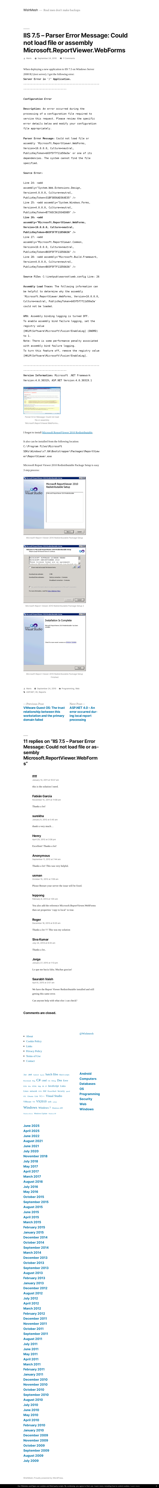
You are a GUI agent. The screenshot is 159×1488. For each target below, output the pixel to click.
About (29, 1036)
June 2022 (31, 1136)
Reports (42, 692)
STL (24, 1096)
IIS (36, 692)
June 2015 (31, 1212)
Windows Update (40, 1113)
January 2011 (33, 1374)
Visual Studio (54, 1096)
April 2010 (31, 1420)
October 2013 (33, 1263)
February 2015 (34, 1227)
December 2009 (35, 1435)
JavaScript (53, 1086)
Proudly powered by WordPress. (48, 1478)
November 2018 (35, 1156)
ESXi (25, 1086)
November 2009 (35, 1440)
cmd (44, 1080)
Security (61, 1091)
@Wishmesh (87, 1033)
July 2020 (31, 1151)
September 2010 (36, 1395)
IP (46, 1086)
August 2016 (33, 1181)
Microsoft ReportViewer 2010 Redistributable (67, 432)
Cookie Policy (34, 1041)
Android (36, 1075)
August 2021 (33, 1141)
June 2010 (31, 1410)
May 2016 (30, 1192)
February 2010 (34, 1425)
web (49, 1101)
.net (30, 1074)
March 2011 (32, 1364)
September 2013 (36, 1268)
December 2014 (35, 1237)
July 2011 (30, 1344)
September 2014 (36, 1247)
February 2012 (34, 1313)
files (29, 1086)
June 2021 (31, 1146)
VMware (27, 1101)
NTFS (40, 1091)
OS (82, 1089)
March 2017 (32, 1176)
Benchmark (27, 1081)
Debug (53, 1081)
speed (68, 1091)
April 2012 (31, 1303)
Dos (59, 1080)
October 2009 (34, 1445)
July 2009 (31, 1461)
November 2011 (35, 1324)
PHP (44, 1091)
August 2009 (33, 1455)
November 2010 (35, 1384)
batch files (52, 1074)
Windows (30, 1107)
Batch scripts (64, 1075)
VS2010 (41, 1101)
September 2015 (36, 1202)
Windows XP (52, 1114)
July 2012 (30, 1298)
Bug (33, 1081)
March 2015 (32, 1222)
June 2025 (31, 1126)
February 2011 (34, 1369)
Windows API (57, 1108)
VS (34, 1102)
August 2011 (32, 1339)
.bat (25, 1074)
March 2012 (32, 1308)
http (39, 1086)
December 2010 (35, 1379)
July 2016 (30, 1187)
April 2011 (31, 1359)
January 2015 (33, 1232)
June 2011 (31, 1349)
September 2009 (36, 1450)
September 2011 (35, 1334)
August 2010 (33, 1400)
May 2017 (30, 1166)
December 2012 (35, 1288)
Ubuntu (30, 1096)
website (55, 1102)
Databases (88, 1084)
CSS (49, 1081)
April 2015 (31, 1217)
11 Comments (69, 58)
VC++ (42, 1096)
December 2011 (35, 1318)
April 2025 (31, 1131)
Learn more (135, 1486)
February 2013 (34, 1278)
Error (65, 1080)
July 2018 (30, 1161)
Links (29, 1046)
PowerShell (52, 1091)
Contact (30, 1061)
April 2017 (31, 1171)
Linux (26, 1091)
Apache (42, 1075)
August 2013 (33, 1273)
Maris (28, 58)
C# (38, 1080)
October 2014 (33, 1242)
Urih (36, 1096)
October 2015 (33, 1197)
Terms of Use (33, 1056)
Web (77, 688)
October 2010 (33, 1389)
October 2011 (33, 1329)
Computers (88, 1079)
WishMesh (30, 10)
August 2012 (33, 1293)
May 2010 (30, 1415)
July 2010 (30, 1405)
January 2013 (33, 1283)
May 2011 (30, 1354)
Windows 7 (44, 1108)
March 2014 (32, 1252)
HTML (34, 1086)
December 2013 (35, 1258)
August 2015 (33, 1207)
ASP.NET (30, 692)
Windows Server (28, 1114)
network (33, 1091)
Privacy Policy (34, 1051)
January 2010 (33, 1430)
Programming (68, 688)
